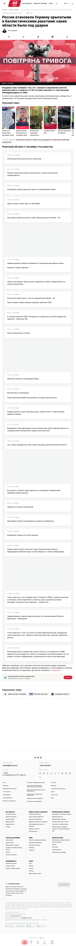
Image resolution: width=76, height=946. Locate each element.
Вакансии (53, 785)
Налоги (8, 852)
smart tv (31, 926)
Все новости (27, 3)
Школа (54, 844)
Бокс (30, 863)
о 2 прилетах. (55, 670)
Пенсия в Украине (11, 855)
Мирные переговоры (35, 819)
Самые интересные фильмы (37, 840)
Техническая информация (34, 801)
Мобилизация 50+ (57, 816)
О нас (4, 782)
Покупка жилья (10, 866)
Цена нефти (9, 840)
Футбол (31, 866)
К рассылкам (64, 884)
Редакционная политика (10, 788)
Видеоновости (10, 822)
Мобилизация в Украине (61, 812)
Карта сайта (54, 794)
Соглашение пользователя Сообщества (34, 795)
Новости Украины (40, 3)
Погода (8, 827)
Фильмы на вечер (34, 845)
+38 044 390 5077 (45, 765)
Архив (52, 791)
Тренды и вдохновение (13, 868)
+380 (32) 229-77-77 (15, 916)
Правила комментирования (35, 798)
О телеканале (6, 791)
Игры (51, 3)
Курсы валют (10, 842)
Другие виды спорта (35, 873)
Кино (31, 837)
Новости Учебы (57, 837)
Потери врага (33, 831)
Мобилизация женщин (59, 819)
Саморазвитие (56, 849)
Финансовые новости (12, 845)
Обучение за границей (59, 852)
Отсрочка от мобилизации (60, 824)
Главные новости (14, 9)
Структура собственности (58, 788)
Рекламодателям (7, 797)
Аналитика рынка (11, 863)
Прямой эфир (10, 819)
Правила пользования (9, 801)
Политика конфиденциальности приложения (36, 790)
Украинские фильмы (35, 842)
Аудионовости (10, 824)
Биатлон (31, 871)
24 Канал (4, 9)
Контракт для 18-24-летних (60, 822)
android (10, 926)
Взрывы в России (34, 829)
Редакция (5, 785)
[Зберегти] (67, 36)
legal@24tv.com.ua (26, 918)
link (40, 773)
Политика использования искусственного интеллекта (35, 786)
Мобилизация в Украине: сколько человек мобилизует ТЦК (61, 829)
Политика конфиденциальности (36, 782)
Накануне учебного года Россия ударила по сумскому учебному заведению (35, 141)
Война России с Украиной (38, 812)
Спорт (31, 861)
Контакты (53, 782)
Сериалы (31, 850)
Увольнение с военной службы (61, 814)
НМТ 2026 (55, 847)
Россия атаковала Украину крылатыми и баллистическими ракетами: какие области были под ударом (47, 9)
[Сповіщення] (72, 3)
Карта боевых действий (36, 816)
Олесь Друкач (12, 30)
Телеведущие (6, 794)
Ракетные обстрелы (35, 814)
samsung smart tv (42, 926)
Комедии (31, 847)
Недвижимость (11, 861)
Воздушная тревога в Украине (38, 822)
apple (20, 926)
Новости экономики (13, 837)
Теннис (31, 868)
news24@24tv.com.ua (10, 765)
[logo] (15, 3)
